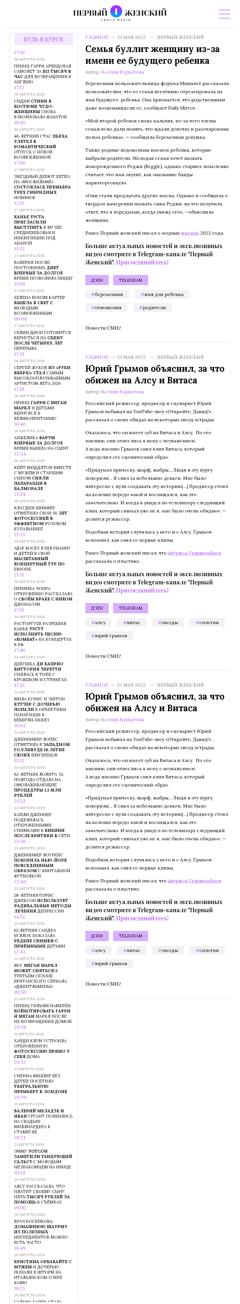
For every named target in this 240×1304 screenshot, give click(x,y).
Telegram (130, 280)
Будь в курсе (43, 39)
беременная (109, 294)
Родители (154, 307)
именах (190, 233)
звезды (170, 622)
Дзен (97, 280)
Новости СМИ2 (103, 328)
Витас (133, 622)
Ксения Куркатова (122, 72)
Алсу (100, 622)
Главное (96, 37)
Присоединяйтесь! (142, 262)
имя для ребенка (164, 294)
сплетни (209, 622)
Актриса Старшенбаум (194, 552)
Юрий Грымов (111, 635)
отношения (108, 307)
